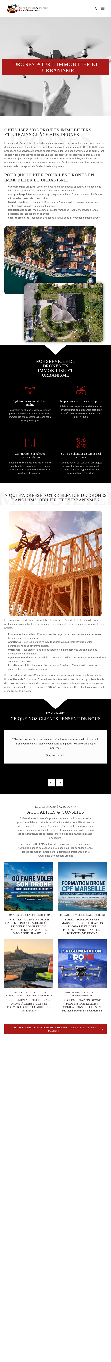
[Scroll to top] (105, 1356)
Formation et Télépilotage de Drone (29, 915)
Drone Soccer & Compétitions (28, 992)
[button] (102, 8)
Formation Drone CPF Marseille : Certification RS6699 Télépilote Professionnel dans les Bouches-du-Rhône (82, 926)
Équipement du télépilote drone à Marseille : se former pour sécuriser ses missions (29, 1005)
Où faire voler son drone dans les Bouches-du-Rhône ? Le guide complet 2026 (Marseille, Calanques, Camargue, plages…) (29, 926)
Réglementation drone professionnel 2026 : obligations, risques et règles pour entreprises (82, 1005)
